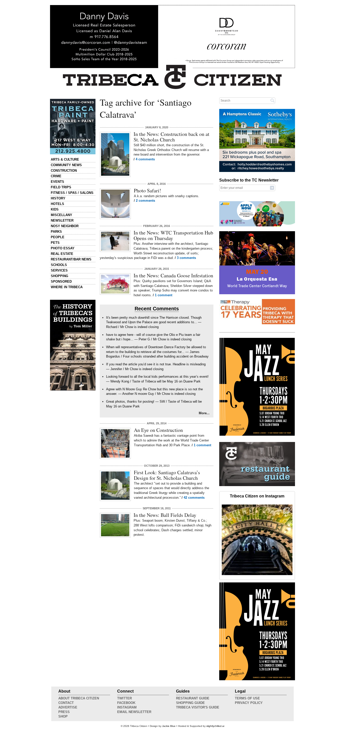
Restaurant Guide (192, 698)
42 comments (194, 497)
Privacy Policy (249, 703)
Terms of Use (247, 698)
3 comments (186, 258)
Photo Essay (63, 248)
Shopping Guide (190, 703)
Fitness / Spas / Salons (72, 193)
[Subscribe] (272, 187)
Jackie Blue (169, 726)
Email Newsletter (134, 712)
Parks (56, 231)
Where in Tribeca (67, 287)
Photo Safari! (147, 190)
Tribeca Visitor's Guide (197, 707)
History (58, 198)
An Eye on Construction (158, 430)
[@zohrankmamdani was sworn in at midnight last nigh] (257, 540)
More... (204, 413)
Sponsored (61, 281)
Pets (55, 243)
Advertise (67, 707)
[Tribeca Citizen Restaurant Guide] (257, 485)
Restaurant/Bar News (71, 259)
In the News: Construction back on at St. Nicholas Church (171, 137)
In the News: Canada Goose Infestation (173, 275)
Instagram (127, 707)
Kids (55, 209)
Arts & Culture (65, 159)
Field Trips (61, 187)
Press (64, 712)
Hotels (57, 204)
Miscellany (61, 215)
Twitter (124, 698)
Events (57, 182)
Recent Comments (157, 308)
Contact (66, 703)
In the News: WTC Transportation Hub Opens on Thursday (173, 235)
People (57, 237)
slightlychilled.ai (215, 726)
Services (59, 270)
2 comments (145, 200)
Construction (64, 170)
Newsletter (62, 220)
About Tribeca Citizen (78, 698)
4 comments (145, 159)
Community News (66, 165)
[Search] (272, 100)
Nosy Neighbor (65, 226)
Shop (63, 716)
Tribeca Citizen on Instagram (257, 496)
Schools (59, 265)
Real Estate (62, 254)
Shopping (59, 276)
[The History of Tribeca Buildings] (72, 345)
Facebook (126, 703)
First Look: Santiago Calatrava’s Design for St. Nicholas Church (167, 475)
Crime (56, 176)
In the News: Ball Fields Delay (165, 515)
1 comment (163, 295)
